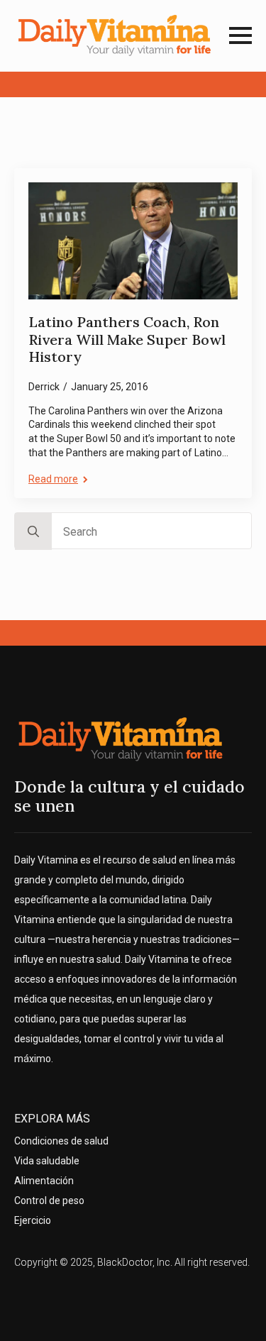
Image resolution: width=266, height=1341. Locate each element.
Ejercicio (32, 1220)
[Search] (33, 531)
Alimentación (44, 1181)
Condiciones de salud (61, 1141)
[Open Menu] (240, 35)
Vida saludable (46, 1161)
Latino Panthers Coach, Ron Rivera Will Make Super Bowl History (127, 339)
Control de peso (49, 1200)
